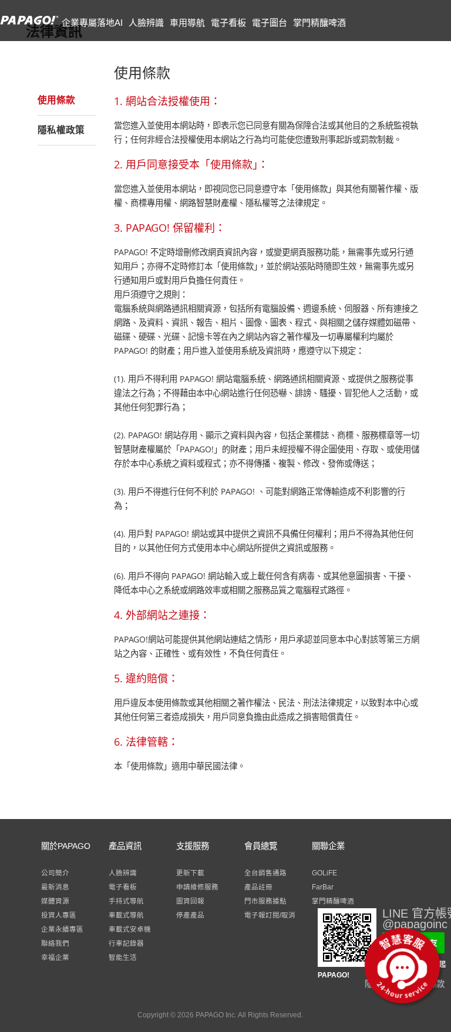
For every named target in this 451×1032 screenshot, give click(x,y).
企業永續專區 (62, 929)
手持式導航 (126, 901)
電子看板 (228, 23)
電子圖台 (269, 23)
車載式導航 (126, 915)
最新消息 (55, 887)
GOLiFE (324, 873)
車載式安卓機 (130, 929)
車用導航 (187, 23)
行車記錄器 (126, 943)
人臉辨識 (146, 23)
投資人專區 (58, 915)
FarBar (323, 887)
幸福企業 (55, 957)
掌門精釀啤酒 (319, 23)
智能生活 (123, 957)
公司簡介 (55, 873)
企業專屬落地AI (92, 23)
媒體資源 (55, 901)
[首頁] (29, 26)
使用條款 (56, 100)
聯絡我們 (55, 943)
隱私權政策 (61, 130)
